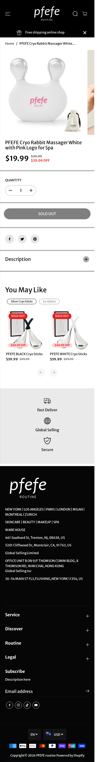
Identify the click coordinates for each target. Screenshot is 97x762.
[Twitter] (22, 239)
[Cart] (84, 13)
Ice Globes (49, 301)
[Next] (54, 372)
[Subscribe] (87, 692)
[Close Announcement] (84, 32)
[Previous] (41, 372)
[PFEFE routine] (47, 14)
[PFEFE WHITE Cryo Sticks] (69, 330)
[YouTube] (36, 705)
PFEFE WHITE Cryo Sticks (68, 354)
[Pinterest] (35, 239)
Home (9, 43)
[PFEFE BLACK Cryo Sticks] (25, 330)
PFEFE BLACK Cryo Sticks (24, 354)
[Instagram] (18, 705)
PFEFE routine (46, 755)
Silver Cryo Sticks (22, 301)
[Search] (75, 13)
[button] (8, 14)
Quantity (13, 180)
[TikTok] (27, 705)
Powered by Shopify (70, 755)
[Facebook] (9, 239)
